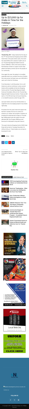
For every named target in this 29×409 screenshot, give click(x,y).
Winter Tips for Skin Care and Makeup (21, 152)
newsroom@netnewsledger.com (17, 390)
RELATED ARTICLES (7, 177)
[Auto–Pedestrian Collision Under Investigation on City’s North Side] (5, 197)
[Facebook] (2, 142)
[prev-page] (2, 229)
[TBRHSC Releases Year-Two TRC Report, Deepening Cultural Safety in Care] (5, 204)
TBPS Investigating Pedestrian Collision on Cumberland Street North (18, 182)
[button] (2, 6)
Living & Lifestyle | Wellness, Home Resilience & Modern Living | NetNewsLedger (13, 10)
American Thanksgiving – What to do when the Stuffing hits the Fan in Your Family (18, 190)
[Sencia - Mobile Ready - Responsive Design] (14, 320)
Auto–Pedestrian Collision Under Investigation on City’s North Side (18, 197)
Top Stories (4, 14)
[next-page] (5, 229)
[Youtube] (18, 400)
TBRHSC (12, 136)
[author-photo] (14, 167)
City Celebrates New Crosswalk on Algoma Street (6, 153)
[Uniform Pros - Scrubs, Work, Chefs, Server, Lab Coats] (14, 343)
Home (2, 9)
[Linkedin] (13, 142)
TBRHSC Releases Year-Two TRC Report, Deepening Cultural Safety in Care (18, 204)
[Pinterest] (9, 142)
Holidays (7, 136)
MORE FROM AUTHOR (18, 177)
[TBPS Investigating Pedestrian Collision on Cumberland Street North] (5, 182)
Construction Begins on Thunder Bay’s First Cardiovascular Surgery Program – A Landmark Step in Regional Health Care (18, 213)
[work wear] (14, 269)
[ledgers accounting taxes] (14, 295)
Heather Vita (5, 25)
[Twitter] (6, 142)
